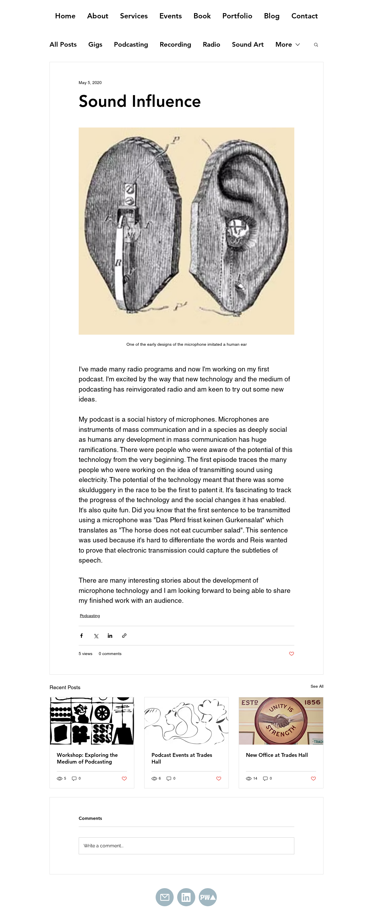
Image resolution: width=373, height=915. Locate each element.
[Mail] (165, 897)
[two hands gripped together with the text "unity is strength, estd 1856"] (281, 721)
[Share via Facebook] (81, 635)
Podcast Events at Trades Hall (182, 758)
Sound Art (248, 44)
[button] (316, 44)
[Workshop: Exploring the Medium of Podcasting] (92, 721)
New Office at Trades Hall (277, 755)
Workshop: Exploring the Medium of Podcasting (87, 758)
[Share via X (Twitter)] (95, 635)
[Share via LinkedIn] (110, 635)
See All (317, 686)
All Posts (63, 44)
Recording (175, 44)
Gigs (95, 44)
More (283, 44)
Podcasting (131, 44)
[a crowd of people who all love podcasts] (187, 721)
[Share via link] (124, 635)
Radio (211, 44)
